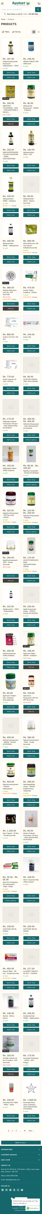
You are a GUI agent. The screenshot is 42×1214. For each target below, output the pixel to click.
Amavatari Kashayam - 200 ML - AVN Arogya (31, 1060)
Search (21, 1206)
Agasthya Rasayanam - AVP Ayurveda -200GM (11, 515)
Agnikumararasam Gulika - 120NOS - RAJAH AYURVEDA (30, 611)
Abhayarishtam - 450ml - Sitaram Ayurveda (29, 201)
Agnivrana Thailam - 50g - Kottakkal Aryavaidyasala (10, 698)
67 (25, 1131)
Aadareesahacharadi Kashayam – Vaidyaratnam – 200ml (11, 64)
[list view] (38, 32)
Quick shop (11, 72)
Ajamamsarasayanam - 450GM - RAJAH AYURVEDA (10, 742)
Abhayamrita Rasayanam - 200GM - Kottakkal (31, 108)
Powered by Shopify (21, 1210)
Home (3, 19)
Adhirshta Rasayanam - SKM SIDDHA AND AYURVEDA (31, 426)
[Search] (38, 9)
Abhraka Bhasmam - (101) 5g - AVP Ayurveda (10, 292)
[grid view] (33, 32)
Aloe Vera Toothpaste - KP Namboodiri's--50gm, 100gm (11, 884)
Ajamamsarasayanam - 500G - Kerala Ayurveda (31, 742)
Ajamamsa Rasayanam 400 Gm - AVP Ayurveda (31, 698)
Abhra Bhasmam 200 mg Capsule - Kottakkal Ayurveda (30, 245)
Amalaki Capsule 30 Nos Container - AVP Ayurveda (10, 1060)
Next (30, 1131)
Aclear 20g (27, 337)
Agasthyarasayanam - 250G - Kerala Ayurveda (10, 562)
